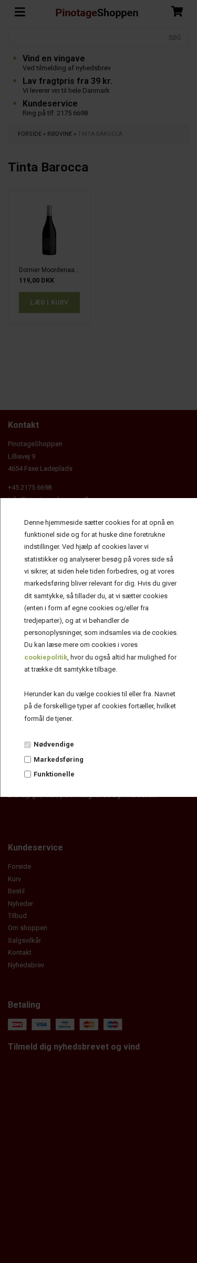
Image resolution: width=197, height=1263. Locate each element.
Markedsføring (58, 759)
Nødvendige (53, 744)
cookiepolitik (45, 657)
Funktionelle (53, 774)
